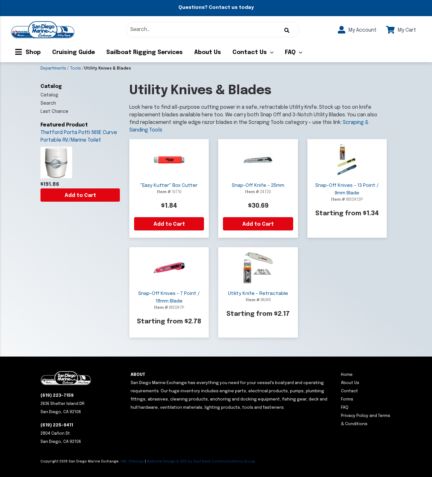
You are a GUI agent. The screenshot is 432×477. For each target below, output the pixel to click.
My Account (362, 30)
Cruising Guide (73, 52)
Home (347, 375)
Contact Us (249, 52)
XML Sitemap (132, 461)
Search (48, 103)
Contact (349, 391)
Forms (347, 399)
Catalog (49, 95)
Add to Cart (80, 195)
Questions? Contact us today (216, 7)
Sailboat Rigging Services (144, 52)
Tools (75, 68)
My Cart (406, 30)
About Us (207, 52)
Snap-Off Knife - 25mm (258, 185)
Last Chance (54, 111)
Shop (32, 52)
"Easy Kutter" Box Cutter (169, 185)
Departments (53, 68)
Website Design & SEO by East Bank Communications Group (201, 461)
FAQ (290, 52)
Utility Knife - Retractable (258, 293)
